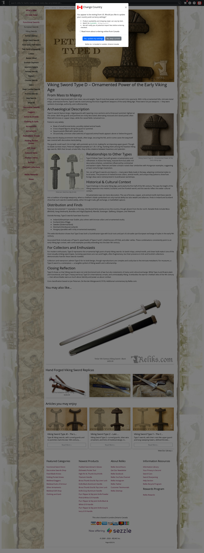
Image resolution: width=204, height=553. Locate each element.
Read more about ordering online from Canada (100, 31)
